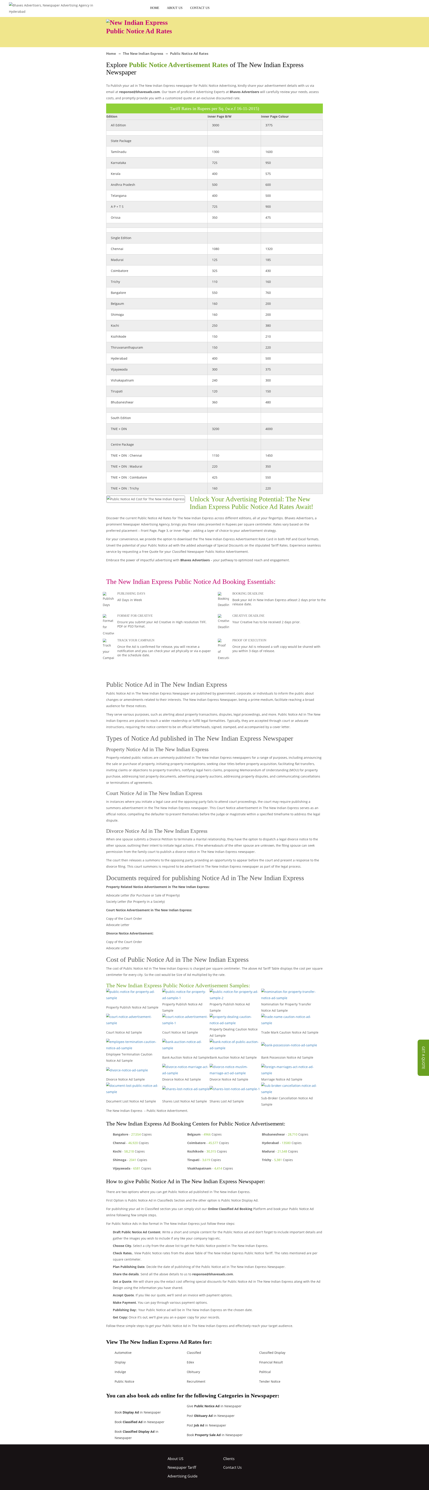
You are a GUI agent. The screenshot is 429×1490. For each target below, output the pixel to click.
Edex (190, 1362)
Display (120, 1362)
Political (265, 1372)
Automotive (123, 1352)
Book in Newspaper (138, 1412)
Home (154, 8)
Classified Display (272, 1352)
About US (175, 8)
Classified (194, 1352)
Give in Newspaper (214, 1406)
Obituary (193, 1372)
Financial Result (271, 1362)
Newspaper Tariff (182, 1467)
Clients (229, 1458)
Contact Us (200, 8)
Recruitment (196, 1381)
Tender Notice (269, 1381)
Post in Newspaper (211, 1416)
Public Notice (124, 1381)
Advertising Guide (183, 1476)
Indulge (120, 1372)
